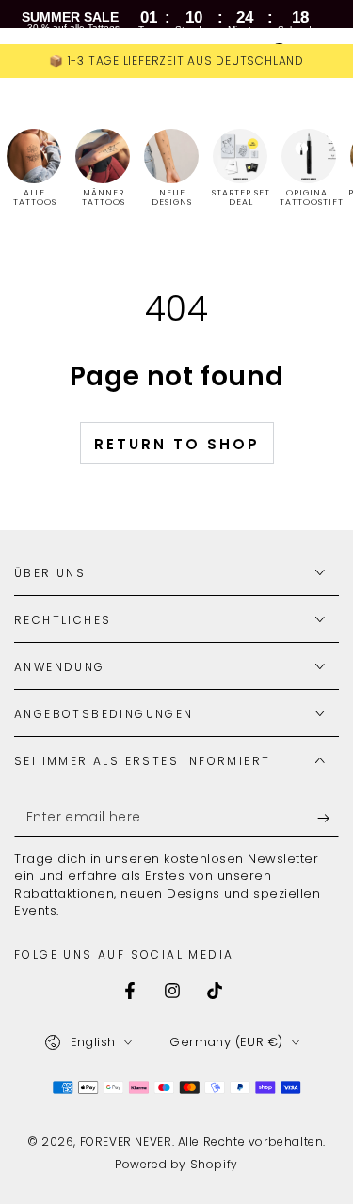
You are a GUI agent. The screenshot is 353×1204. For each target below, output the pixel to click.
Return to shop (177, 444)
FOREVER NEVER (126, 1141)
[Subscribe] (328, 817)
